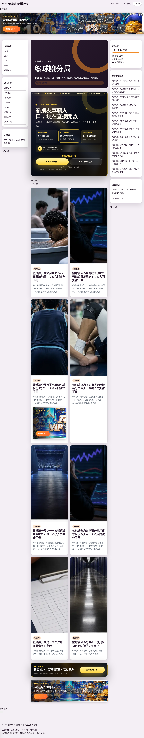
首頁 (6, 51)
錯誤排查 (8, 112)
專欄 (123, 4)
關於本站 (24, 730)
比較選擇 (8, 117)
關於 (129, 4)
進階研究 (8, 122)
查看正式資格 (92, 670)
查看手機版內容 (86, 162)
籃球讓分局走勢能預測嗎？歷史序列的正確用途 (125, 170)
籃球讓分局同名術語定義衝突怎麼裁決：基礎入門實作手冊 (88, 388)
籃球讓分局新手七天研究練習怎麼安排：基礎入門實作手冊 (49, 388)
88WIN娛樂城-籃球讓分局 (15, 3)
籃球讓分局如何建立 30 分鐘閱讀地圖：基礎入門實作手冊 (49, 277)
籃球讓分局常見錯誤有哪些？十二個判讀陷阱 (125, 146)
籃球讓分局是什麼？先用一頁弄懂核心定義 (125, 82)
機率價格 (8, 98)
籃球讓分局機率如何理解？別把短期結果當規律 (125, 114)
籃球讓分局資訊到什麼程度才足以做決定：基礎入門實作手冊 (88, 534)
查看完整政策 (117, 198)
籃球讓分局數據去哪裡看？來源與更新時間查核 (125, 154)
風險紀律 (8, 107)
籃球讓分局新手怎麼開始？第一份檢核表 (125, 138)
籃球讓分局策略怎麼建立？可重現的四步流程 (125, 130)
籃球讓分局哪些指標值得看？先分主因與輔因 (125, 162)
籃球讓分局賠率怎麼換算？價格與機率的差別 (125, 122)
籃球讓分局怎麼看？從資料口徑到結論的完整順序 (125, 90)
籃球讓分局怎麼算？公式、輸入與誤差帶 (125, 106)
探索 (112, 4)
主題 (118, 4)
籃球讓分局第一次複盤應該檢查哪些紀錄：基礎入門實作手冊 (49, 534)
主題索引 (5, 730)
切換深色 (137, 3)
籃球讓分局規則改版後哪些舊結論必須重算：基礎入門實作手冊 (88, 277)
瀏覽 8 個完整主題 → (42, 83)
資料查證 (8, 93)
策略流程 (8, 103)
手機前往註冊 (52, 162)
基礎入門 (8, 88)
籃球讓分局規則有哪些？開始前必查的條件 (125, 98)
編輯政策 (8, 70)
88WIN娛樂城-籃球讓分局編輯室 (14, 141)
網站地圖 (33, 730)
